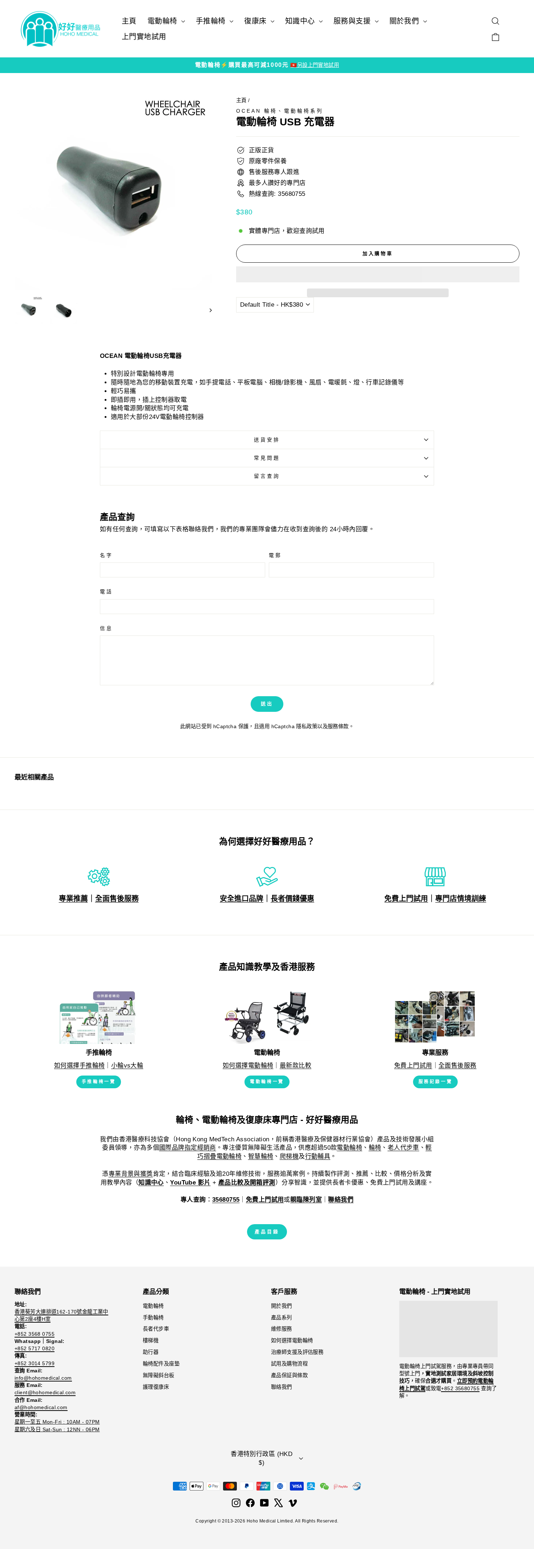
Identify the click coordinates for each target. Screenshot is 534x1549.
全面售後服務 (117, 899)
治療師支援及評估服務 (297, 1352)
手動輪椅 (153, 1317)
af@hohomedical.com (41, 1407)
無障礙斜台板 (158, 1375)
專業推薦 (73, 899)
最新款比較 (295, 1065)
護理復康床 (156, 1387)
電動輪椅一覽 (267, 1081)
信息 (106, 628)
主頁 (129, 21)
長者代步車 (156, 1329)
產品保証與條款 (289, 1375)
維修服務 (281, 1329)
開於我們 (281, 1306)
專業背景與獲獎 (131, 1173)
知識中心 (301, 21)
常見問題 (267, 458)
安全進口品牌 (241, 899)
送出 (267, 703)
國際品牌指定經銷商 (187, 1147)
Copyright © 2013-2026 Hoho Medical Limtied (244, 1521)
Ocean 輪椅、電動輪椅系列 (279, 111)
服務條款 (338, 726)
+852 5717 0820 (34, 1348)
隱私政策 (306, 726)
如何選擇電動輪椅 (248, 1065)
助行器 (150, 1352)
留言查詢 (267, 476)
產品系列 (281, 1317)
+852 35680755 (460, 1388)
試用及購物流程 (289, 1364)
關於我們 (405, 21)
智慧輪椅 (261, 1156)
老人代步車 (403, 1147)
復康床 (256, 21)
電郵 (275, 555)
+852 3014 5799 (34, 1363)
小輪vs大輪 (127, 1065)
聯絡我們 (281, 1387)
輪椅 (375, 1147)
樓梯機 (150, 1340)
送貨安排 (267, 440)
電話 (106, 591)
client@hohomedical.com (45, 1392)
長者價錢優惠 (292, 899)
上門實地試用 (144, 37)
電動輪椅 (163, 21)
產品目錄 (267, 1231)
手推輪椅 (212, 21)
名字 (106, 555)
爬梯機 (289, 1156)
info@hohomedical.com (43, 1378)
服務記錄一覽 (435, 1081)
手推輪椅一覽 (99, 1081)
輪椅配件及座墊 (161, 1364)
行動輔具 (318, 1156)
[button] (377, 274)
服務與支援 (353, 21)
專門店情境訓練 (460, 899)
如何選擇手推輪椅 (79, 1065)
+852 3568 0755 (34, 1334)
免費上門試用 (406, 899)
